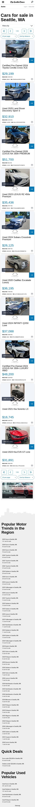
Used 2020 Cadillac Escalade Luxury (16, 281)
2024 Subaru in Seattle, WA (10, 636)
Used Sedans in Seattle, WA (10, 790)
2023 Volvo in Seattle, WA (9, 652)
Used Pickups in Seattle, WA (10, 801)
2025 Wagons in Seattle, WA (10, 716)
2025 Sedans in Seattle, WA (10, 604)
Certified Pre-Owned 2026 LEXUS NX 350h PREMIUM (16, 152)
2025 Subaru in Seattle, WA (10, 609)
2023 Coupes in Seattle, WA (10, 738)
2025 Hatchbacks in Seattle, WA (11, 690)
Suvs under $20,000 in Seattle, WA (12, 759)
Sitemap (17, 805)
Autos (3, 6)
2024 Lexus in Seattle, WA (9, 593)
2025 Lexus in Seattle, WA (9, 615)
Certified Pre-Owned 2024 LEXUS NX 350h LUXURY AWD (15, 368)
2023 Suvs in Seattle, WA (9, 551)
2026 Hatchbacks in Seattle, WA (11, 695)
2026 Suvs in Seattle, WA (9, 577)
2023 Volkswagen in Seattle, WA (11, 620)
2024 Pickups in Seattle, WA (10, 658)
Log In (25, 6)
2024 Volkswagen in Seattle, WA (11, 642)
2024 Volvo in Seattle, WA (9, 674)
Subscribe (31, 6)
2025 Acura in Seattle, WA (10, 663)
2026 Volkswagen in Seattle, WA (11, 727)
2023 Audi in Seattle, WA (9, 647)
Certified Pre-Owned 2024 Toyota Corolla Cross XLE (15, 66)
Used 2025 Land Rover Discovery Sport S (13, 109)
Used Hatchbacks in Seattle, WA (11, 795)
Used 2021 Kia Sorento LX (15, 409)
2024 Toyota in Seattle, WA (10, 556)
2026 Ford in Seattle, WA (9, 743)
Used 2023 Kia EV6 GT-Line (16, 452)
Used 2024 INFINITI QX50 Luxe (15, 324)
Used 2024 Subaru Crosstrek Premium (16, 238)
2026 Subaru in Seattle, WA (10, 732)
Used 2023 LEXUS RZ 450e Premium (16, 195)
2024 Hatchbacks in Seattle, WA (11, 684)
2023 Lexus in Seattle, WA (9, 583)
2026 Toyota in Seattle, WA (10, 567)
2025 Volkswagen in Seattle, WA (11, 588)
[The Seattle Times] (17, 2)
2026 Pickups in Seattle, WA (10, 722)
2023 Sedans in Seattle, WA (10, 631)
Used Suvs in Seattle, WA (9, 785)
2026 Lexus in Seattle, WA (9, 679)
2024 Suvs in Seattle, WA (9, 545)
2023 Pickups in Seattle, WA (10, 706)
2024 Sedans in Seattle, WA (10, 572)
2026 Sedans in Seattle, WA (10, 668)
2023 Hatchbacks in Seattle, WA (11, 626)
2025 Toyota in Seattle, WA (10, 561)
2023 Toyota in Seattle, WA (10, 599)
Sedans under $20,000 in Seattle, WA (13, 764)
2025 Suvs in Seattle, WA (9, 540)
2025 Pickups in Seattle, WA (10, 711)
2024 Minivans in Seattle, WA (10, 700)
